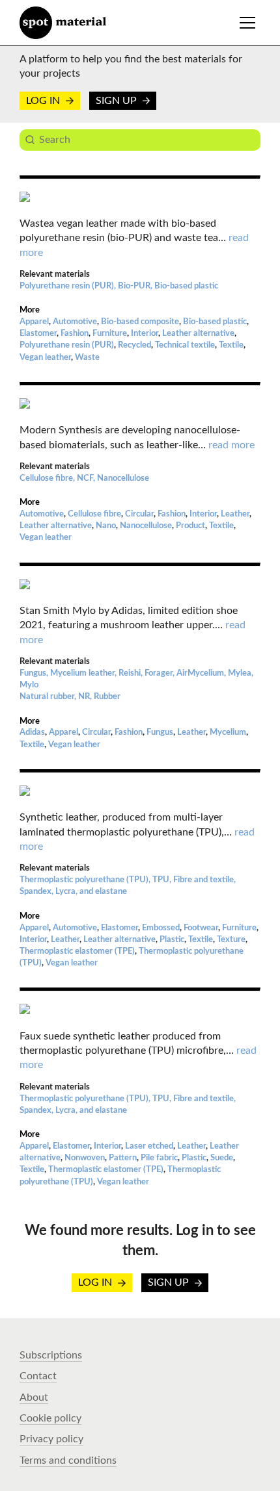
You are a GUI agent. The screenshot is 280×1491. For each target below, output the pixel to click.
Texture (231, 940)
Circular (139, 514)
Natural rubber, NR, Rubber (70, 697)
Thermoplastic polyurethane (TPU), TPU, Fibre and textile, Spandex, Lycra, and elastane (128, 886)
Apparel (34, 322)
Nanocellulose (146, 526)
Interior (144, 333)
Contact (38, 1376)
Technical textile (185, 345)
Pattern (123, 1158)
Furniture (109, 333)
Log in (44, 101)
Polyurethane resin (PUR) (67, 345)
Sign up (117, 101)
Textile (231, 345)
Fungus (160, 732)
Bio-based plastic (215, 322)
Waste (87, 357)
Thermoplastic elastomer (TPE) (77, 951)
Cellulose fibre (94, 514)
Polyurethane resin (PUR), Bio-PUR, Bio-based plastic (119, 286)
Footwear (201, 928)
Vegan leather (45, 357)
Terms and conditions (68, 1460)
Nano (106, 526)
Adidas (32, 732)
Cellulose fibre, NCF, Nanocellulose (84, 478)
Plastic (172, 940)
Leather (235, 514)
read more (231, 445)
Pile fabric (159, 1158)
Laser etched (149, 1146)
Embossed (161, 928)
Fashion (75, 333)
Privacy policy (51, 1439)
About (34, 1397)
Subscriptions (51, 1355)
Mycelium (228, 732)
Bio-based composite (140, 322)
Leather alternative (198, 333)
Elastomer (38, 333)
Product (190, 526)
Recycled (134, 345)
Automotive (75, 322)
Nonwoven (84, 1158)
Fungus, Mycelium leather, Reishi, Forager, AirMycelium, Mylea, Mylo (136, 679)
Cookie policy (50, 1418)
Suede (221, 1158)
